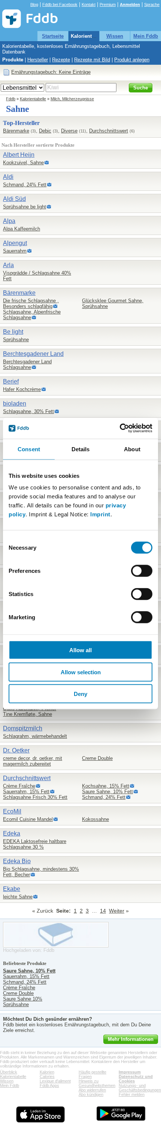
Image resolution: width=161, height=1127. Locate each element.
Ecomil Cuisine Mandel (28, 819)
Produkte (12, 59)
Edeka (11, 833)
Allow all (80, 650)
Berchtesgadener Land (33, 354)
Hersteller (37, 59)
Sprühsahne (16, 339)
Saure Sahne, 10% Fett (107, 791)
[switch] (141, 571)
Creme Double (97, 758)
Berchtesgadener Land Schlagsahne (27, 364)
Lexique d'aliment (55, 1081)
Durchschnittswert (108, 131)
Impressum (130, 1072)
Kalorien (47, 1072)
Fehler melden (132, 1094)
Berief (11, 381)
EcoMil (12, 811)
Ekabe (11, 889)
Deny (80, 694)
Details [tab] (81, 449)
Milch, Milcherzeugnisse (72, 99)
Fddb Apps (49, 1085)
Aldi (8, 177)
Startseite (53, 36)
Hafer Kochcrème (22, 389)
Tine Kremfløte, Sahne (27, 714)
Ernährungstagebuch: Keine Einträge (51, 72)
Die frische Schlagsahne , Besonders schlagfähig (31, 303)
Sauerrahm (15, 251)
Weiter (116, 911)
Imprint (100, 514)
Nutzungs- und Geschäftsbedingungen (140, 1087)
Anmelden (130, 4)
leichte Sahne (18, 897)
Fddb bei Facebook (60, 4)
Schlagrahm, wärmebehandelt (35, 736)
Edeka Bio (17, 861)
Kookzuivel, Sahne (23, 162)
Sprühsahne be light (24, 207)
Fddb (10, 99)
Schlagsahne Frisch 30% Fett (35, 797)
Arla (8, 265)
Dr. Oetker (16, 750)
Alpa (9, 221)
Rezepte (61, 59)
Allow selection (81, 672)
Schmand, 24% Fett (24, 184)
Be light (13, 332)
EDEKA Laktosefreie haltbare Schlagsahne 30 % (34, 844)
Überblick (8, 1072)
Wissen (114, 36)
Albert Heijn (18, 155)
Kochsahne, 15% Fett (105, 786)
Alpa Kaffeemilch (21, 229)
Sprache (152, 4)
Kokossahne (95, 819)
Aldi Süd (14, 199)
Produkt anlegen (131, 59)
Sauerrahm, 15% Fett (26, 791)
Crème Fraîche (19, 786)
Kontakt (88, 4)
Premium (108, 4)
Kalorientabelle (88, 36)
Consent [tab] (29, 449)
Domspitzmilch (22, 728)
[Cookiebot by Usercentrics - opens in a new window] (119, 428)
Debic (45, 131)
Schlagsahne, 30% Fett (28, 411)
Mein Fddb (145, 36)
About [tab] (132, 449)
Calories (47, 1076)
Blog (34, 4)
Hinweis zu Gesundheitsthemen (97, 1083)
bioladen (14, 403)
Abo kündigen (91, 1094)
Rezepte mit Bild (92, 59)
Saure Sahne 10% (22, 999)
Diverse (69, 131)
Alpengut (15, 243)
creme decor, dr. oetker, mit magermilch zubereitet (32, 761)
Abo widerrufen (92, 1090)
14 (103, 911)
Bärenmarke (16, 131)
